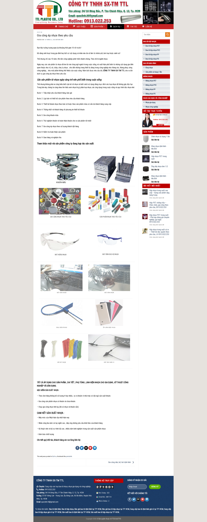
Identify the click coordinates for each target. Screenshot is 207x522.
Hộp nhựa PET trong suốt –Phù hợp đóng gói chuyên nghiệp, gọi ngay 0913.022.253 (159, 218)
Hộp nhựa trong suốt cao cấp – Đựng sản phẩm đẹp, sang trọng (159, 192)
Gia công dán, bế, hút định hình (119, 462)
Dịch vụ (39, 32)
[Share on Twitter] (82, 448)
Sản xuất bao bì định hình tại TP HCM (76, 512)
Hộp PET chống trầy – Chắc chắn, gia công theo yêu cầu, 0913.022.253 (158, 205)
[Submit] (167, 34)
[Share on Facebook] (77, 448)
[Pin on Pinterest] (90, 448)
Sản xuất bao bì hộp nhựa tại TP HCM (105, 512)
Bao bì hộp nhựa (149, 41)
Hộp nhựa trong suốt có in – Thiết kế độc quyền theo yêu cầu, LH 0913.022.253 (159, 231)
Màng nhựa (147, 76)
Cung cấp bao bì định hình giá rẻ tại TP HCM (146, 509)
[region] (103, 12)
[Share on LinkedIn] (95, 448)
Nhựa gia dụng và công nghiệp (155, 98)
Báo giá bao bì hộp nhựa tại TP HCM (115, 509)
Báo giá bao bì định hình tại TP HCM (87, 509)
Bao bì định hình (149, 63)
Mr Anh (60, 39)
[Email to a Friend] (86, 448)
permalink (69, 456)
